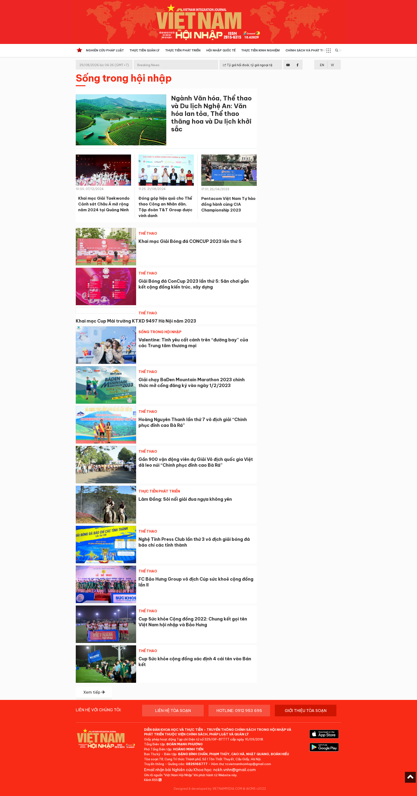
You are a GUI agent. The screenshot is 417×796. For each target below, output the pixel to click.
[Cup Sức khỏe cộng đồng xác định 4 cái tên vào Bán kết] (106, 664)
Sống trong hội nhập (160, 332)
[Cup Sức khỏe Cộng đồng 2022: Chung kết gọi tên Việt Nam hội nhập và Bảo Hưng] (106, 624)
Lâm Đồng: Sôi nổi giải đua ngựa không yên (185, 499)
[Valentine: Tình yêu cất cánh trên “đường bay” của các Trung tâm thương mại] (106, 345)
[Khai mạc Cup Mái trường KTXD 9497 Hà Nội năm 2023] (106, 310)
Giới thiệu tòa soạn (306, 710)
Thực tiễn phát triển (183, 50)
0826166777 (197, 764)
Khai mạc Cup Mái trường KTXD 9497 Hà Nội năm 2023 (136, 321)
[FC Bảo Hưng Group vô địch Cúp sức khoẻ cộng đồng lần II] (106, 584)
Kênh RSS (151, 780)
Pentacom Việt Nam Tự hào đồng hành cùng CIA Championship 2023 (228, 204)
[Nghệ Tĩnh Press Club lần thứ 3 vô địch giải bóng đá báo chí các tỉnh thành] (106, 544)
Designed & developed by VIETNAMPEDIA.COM (208, 788)
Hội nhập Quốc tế (221, 50)
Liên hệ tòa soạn (173, 710)
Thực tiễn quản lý (145, 50)
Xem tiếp (92, 692)
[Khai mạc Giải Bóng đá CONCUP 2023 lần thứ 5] (106, 246)
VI (332, 65)
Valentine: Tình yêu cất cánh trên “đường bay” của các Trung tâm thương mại (193, 342)
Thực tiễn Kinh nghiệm (260, 50)
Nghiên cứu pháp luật (105, 50)
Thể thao (148, 233)
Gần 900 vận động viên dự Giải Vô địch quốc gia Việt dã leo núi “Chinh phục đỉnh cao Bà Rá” (196, 462)
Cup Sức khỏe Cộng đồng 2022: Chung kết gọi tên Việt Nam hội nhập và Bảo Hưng (193, 621)
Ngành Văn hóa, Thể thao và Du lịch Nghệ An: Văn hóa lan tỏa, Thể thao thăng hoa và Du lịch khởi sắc (211, 113)
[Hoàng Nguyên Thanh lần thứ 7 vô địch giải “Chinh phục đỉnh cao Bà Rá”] (106, 425)
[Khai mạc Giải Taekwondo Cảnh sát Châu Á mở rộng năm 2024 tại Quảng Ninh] (103, 172)
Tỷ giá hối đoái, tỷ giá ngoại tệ (249, 65)
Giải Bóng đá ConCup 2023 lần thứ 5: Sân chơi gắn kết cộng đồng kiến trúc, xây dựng (194, 284)
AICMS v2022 (256, 788)
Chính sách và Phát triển (307, 50)
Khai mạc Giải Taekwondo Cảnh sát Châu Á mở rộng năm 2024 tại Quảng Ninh (104, 204)
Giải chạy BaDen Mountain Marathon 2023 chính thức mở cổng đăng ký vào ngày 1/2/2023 (192, 382)
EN (322, 65)
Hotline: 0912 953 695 (239, 710)
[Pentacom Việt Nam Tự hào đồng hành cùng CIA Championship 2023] (229, 172)
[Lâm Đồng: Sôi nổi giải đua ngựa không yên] (106, 504)
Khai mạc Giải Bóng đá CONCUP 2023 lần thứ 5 (190, 241)
